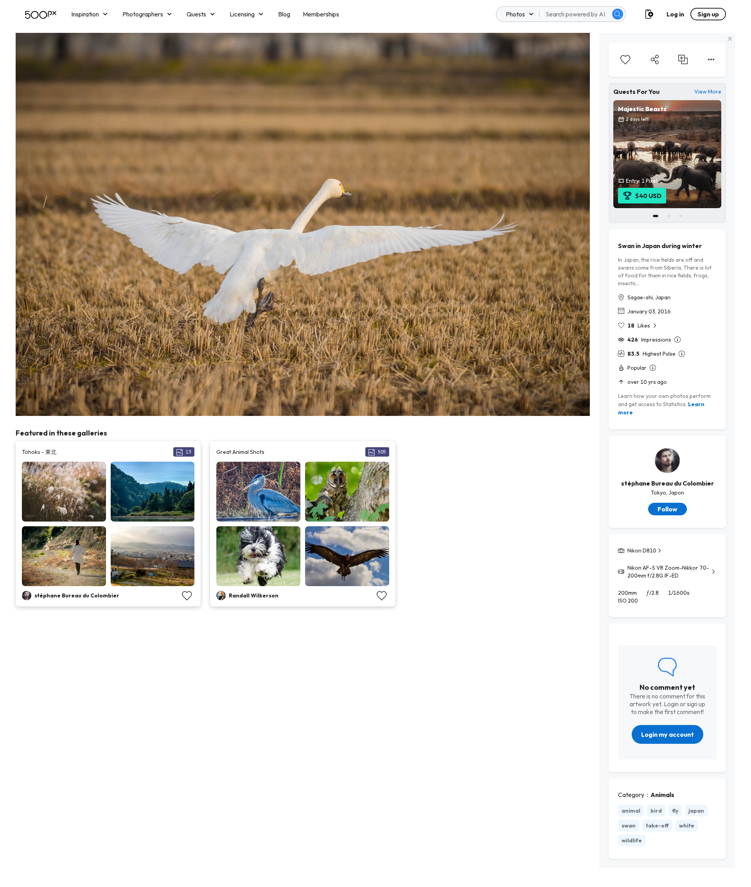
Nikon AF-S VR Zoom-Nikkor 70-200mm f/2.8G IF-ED (668, 571)
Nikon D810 (641, 550)
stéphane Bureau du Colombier (667, 483)
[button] (617, 14)
